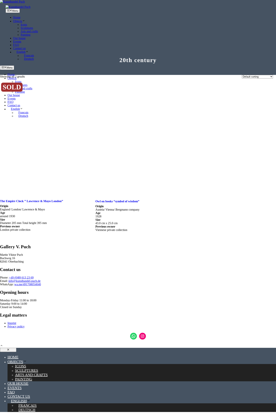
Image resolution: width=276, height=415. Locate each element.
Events (17, 41)
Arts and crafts (29, 31)
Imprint (12, 323)
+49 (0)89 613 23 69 (21, 277)
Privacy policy (16, 326)
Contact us (19, 48)
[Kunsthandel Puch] (18, 6)
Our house (19, 38)
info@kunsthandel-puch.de (24, 281)
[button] (1, 346)
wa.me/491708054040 (27, 284)
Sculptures (27, 28)
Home (16, 17)
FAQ (16, 44)
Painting (25, 34)
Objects (17, 21)
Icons (24, 24)
